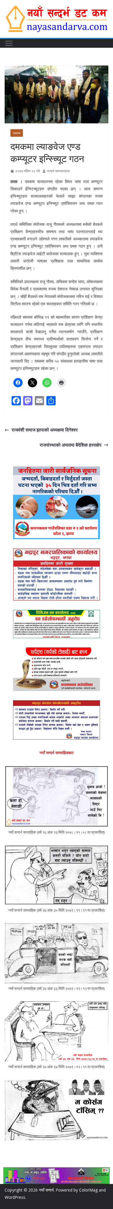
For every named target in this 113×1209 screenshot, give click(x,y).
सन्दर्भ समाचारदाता (58, 170)
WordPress (15, 1197)
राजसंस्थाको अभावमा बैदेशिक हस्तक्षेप (70, 445)
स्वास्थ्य (17, 133)
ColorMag (88, 1190)
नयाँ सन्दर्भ (46, 1190)
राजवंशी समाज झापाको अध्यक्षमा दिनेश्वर (45, 430)
